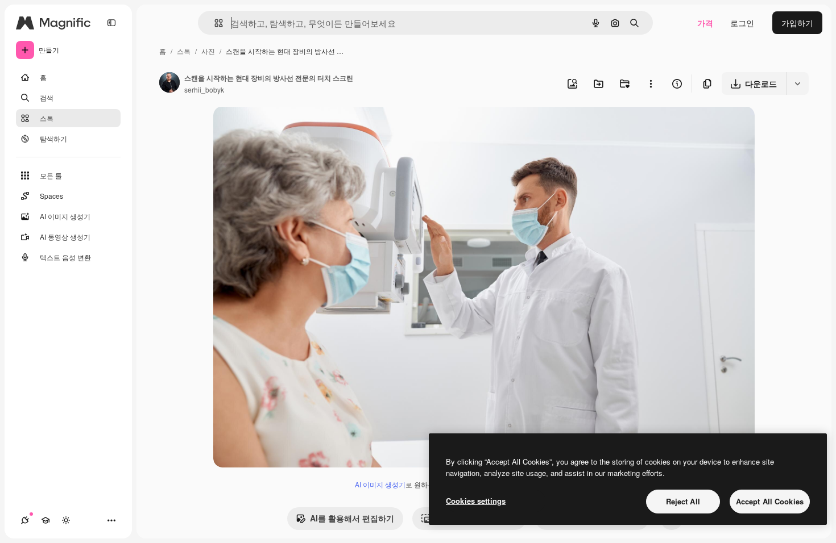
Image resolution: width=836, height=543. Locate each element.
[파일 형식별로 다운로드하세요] (797, 83)
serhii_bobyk (204, 89)
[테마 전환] (66, 520)
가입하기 (797, 22)
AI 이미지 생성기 (380, 484)
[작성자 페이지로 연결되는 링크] (169, 83)
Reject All (683, 501)
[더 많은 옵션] (650, 83)
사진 (208, 51)
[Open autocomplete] (214, 23)
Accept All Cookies (770, 501)
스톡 (184, 51)
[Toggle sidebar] (111, 23)
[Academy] (45, 520)
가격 (705, 22)
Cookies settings (476, 500)
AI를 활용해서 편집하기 (352, 518)
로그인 (742, 22)
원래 (278, 128)
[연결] (25, 520)
